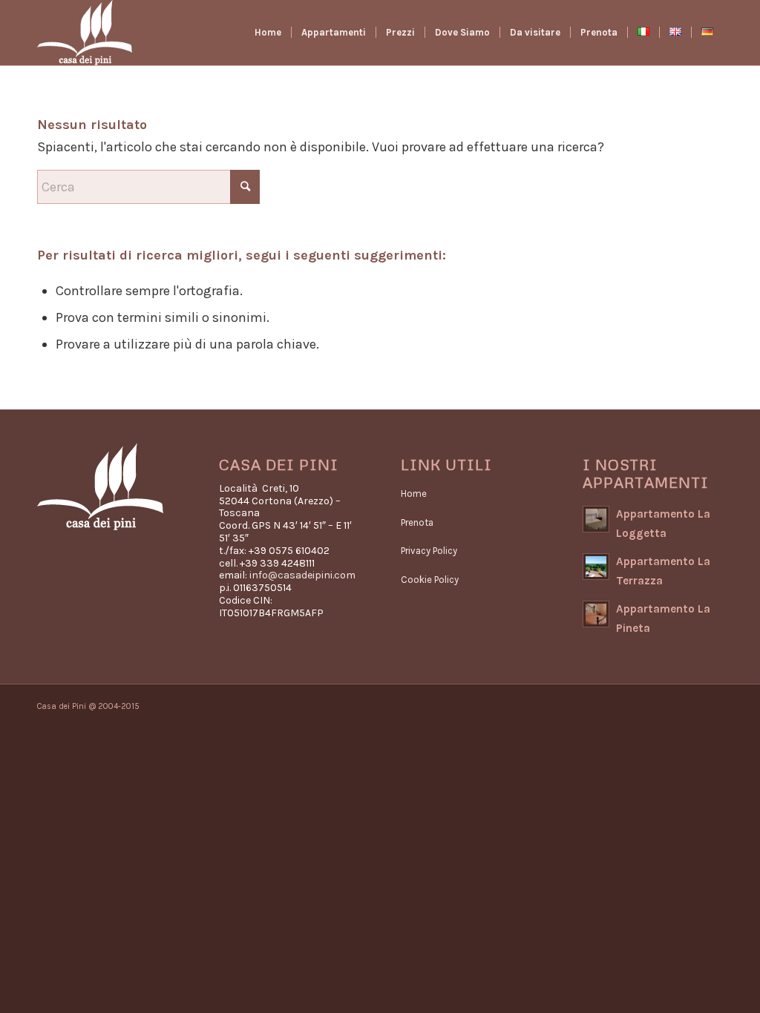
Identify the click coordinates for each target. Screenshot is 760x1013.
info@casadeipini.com (302, 575)
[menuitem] (268, 32)
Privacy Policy (429, 550)
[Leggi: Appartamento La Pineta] (596, 614)
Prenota (417, 522)
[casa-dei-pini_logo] (84, 32)
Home (414, 493)
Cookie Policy (430, 579)
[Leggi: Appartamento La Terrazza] (596, 566)
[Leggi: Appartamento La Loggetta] (596, 519)
